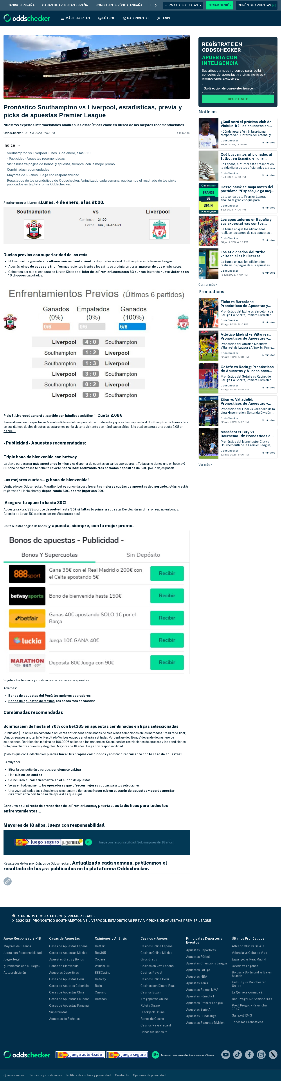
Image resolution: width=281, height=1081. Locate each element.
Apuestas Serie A (198, 1009)
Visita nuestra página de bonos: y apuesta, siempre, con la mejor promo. (61, 164)
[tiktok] (237, 1055)
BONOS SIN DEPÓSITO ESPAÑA (118, 5)
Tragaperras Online (154, 999)
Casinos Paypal (151, 972)
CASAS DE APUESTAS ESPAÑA (65, 5)
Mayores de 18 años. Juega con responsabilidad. (43, 175)
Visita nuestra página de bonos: (25, 526)
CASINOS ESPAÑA (21, 5)
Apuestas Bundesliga (201, 1016)
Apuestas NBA (196, 976)
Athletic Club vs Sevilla (248, 946)
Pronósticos (211, 291)
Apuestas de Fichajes (64, 1019)
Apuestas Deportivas (64, 972)
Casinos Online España (156, 946)
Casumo (100, 992)
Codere (100, 959)
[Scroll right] (155, 5)
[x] (273, 1055)
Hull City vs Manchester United (249, 984)
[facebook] (249, 1055)
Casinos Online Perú (154, 979)
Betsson (101, 999)
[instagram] (261, 1055)
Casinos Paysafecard (155, 1025)
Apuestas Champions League (206, 963)
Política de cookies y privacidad (88, 1075)
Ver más (204, 464)
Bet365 (100, 953)
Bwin (98, 986)
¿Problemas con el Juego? (22, 966)
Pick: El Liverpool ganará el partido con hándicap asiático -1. (50, 415)
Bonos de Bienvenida (64, 966)
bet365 (10, 431)
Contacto (122, 1075)
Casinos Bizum (150, 992)
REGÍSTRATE (238, 99)
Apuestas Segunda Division (205, 1022)
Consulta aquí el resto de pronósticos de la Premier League (50, 806)
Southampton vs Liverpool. (22, 203)
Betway (100, 979)
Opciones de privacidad (149, 1075)
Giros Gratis (148, 959)
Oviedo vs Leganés (245, 966)
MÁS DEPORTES (78, 18)
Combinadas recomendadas (28, 169)
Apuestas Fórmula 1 (200, 996)
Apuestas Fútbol (198, 956)
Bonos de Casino (152, 1019)
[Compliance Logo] (80, 1054)
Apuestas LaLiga (198, 970)
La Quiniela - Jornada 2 (247, 992)
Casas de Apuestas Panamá (69, 1005)
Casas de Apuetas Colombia (69, 986)
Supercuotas (58, 1012)
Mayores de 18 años (17, 946)
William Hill (102, 966)
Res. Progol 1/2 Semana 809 (252, 999)
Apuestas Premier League (204, 1003)
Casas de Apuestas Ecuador (69, 999)
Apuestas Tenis (197, 983)
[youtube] (225, 1055)
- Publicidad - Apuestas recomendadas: (36, 158)
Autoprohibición (15, 972)
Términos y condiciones (45, 1075)
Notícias (207, 111)
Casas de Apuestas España (68, 946)
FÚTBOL (108, 18)
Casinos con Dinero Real (157, 986)
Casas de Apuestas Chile (66, 992)
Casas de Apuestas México (68, 953)
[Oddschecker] (27, 1055)
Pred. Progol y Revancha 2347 (249, 1007)
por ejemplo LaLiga (66, 769)
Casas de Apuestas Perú (66, 979)
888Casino (102, 972)
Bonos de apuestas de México (31, 701)
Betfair (100, 946)
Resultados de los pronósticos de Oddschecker (37, 863)
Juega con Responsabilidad (23, 953)
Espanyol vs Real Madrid (249, 959)
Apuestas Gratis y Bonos (66, 959)
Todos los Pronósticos (247, 1022)
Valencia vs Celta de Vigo (249, 953)
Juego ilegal (12, 959)
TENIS (165, 18)
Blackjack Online (152, 1012)
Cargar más (206, 284)
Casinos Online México (156, 953)
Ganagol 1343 (242, 1015)
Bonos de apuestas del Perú (30, 695)
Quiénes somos (14, 1075)
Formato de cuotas (183, 5)
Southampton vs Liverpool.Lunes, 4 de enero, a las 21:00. (50, 153)
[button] (256, 5)
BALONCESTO (138, 18)
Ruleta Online (150, 1005)
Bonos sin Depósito (154, 1032)
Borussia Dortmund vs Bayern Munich (252, 974)
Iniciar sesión (220, 5)
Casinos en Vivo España (157, 966)
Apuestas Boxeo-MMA (202, 989)
